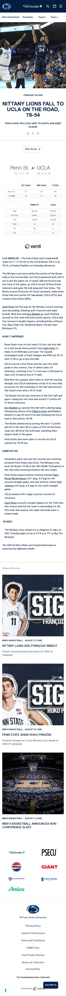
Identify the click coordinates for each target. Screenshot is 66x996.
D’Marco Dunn (39, 412)
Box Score (31, 149)
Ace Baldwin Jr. (35, 314)
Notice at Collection (33, 963)
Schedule (28, 17)
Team (41, 17)
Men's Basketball (12, 640)
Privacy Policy (33, 926)
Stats (54, 17)
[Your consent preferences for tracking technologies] (6, 990)
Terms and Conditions (33, 941)
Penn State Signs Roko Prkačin (26, 735)
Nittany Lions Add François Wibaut (29, 646)
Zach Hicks (8, 307)
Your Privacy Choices (33, 955)
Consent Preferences (33, 933)
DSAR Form (33, 948)
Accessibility (33, 969)
